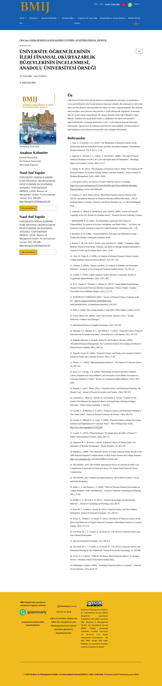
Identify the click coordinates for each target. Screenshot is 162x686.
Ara (21, 23)
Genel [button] (22, 18)
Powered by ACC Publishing (117, 674)
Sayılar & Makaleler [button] (49, 18)
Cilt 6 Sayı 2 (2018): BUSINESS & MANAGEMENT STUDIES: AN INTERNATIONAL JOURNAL (63, 40)
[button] (27, 82)
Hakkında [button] (33, 18)
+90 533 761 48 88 (63, 612)
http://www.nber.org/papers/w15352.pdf (86, 427)
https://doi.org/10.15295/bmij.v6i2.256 (34, 201)
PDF (139, 51)
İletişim (77, 23)
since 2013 (133, 674)
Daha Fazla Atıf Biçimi (28, 208)
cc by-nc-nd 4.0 (90, 634)
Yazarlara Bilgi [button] (68, 18)
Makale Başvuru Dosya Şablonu (112, 18)
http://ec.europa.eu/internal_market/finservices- (93, 301)
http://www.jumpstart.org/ (80, 459)
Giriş (101, 4)
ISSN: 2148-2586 (96, 674)
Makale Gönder (134, 18)
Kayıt (96, 4)
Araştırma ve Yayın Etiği (87, 18)
